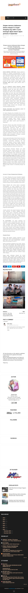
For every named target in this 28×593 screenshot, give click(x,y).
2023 (4, 523)
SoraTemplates (12, 588)
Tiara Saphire (5, 542)
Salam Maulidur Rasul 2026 (8, 582)
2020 (4, 529)
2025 (4, 519)
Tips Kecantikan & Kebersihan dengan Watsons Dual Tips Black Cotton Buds (12, 280)
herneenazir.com (6, 568)
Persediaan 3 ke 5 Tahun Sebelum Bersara (12, 540)
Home (3, 18)
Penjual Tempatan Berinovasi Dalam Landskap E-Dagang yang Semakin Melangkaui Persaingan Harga (12, 292)
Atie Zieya (9, 323)
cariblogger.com (6, 549)
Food (5, 285)
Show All (25, 557)
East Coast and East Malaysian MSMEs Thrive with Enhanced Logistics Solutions (13, 305)
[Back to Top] (14, 591)
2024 (4, 521)
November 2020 (7, 533)
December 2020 (7, 531)
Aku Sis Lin (5, 564)
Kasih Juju (5, 576)
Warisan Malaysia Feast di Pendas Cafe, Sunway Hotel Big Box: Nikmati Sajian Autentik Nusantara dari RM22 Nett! (13, 578)
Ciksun (22, 588)
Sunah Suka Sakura (7, 581)
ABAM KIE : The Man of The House (10, 539)
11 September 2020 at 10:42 (13, 325)
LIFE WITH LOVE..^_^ (7, 571)
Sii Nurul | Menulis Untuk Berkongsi (10, 546)
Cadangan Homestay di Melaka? (10, 547)
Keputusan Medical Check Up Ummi (10, 569)
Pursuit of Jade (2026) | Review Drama (11, 544)
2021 (4, 527)
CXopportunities (6, 553)
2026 (4, 517)
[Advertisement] (12, 454)
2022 (4, 525)
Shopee (4, 37)
